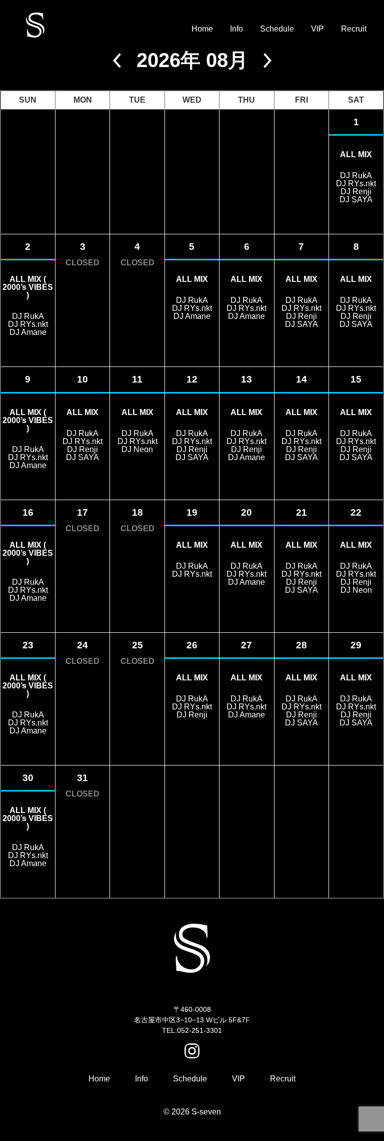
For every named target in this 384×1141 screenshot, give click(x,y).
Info (236, 29)
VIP (317, 29)
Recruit (353, 29)
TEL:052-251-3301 (192, 1030)
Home (202, 29)
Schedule (277, 29)
